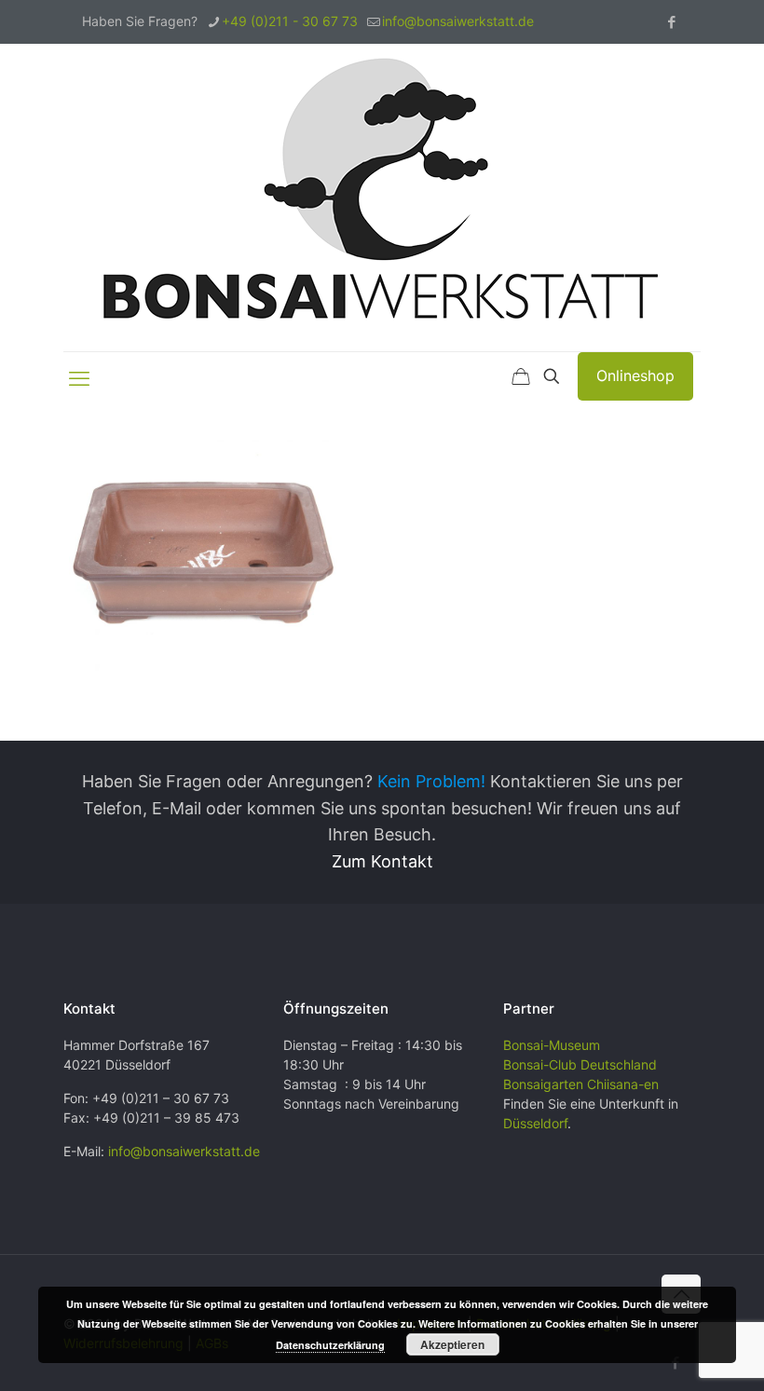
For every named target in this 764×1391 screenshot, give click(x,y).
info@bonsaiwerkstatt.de (458, 21)
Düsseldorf (535, 1123)
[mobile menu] (79, 378)
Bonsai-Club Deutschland (580, 1064)
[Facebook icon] (671, 22)
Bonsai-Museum (551, 1045)
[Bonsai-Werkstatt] (382, 197)
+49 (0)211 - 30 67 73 (290, 21)
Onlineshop (635, 375)
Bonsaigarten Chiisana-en (581, 1084)
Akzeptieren (452, 1344)
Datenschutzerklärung (330, 1345)
